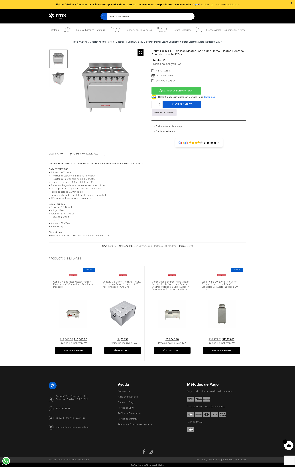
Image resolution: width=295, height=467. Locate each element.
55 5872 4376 (62, 417)
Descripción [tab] (56, 153)
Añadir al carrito (182, 104)
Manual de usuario (164, 112)
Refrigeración (230, 30)
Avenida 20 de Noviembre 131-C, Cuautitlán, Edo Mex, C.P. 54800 (72, 398)
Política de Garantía (128, 419)
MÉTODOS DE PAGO (165, 75)
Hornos (176, 30)
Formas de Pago (126, 402)
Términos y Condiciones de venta (135, 424)
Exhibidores (146, 30)
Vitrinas (241, 30)
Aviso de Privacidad (128, 396)
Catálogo (54, 30)
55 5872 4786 (78, 417)
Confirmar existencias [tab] (166, 131)
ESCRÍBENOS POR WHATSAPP (177, 90)
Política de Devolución (129, 413)
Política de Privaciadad (234, 459)
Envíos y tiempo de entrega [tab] (168, 126)
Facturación (124, 391)
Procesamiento (213, 30)
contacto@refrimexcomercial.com (73, 427)
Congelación (132, 30)
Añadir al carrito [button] (73, 350)
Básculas (89, 30)
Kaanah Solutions (157, 465)
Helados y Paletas (162, 30)
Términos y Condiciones (208, 459)
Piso (112, 41)
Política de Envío (126, 407)
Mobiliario (187, 30)
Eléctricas (121, 41)
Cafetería (100, 30)
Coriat (190, 246)
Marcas (80, 30)
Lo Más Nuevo (67, 30)
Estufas (104, 41)
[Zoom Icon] (141, 52)
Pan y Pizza (199, 30)
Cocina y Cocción (115, 30)
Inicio (75, 41)
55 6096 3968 (63, 408)
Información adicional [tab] (84, 153)
